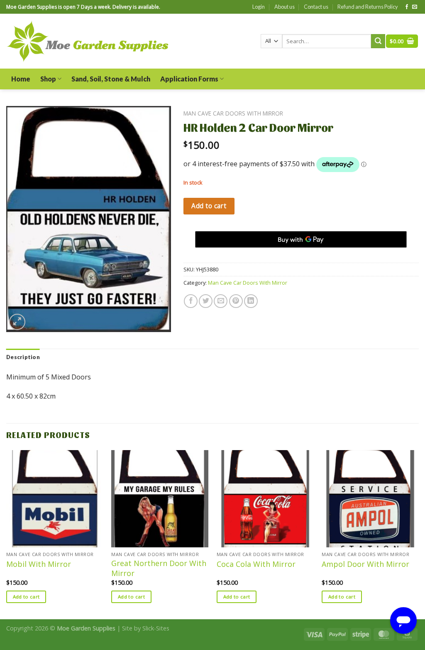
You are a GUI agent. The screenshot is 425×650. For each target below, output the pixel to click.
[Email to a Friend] (220, 301)
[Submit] (378, 41)
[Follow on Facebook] (406, 7)
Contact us (316, 6)
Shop (48, 79)
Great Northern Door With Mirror (158, 568)
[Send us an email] (414, 7)
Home (20, 79)
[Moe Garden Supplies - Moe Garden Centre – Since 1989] (87, 41)
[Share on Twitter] (205, 301)
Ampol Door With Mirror (365, 564)
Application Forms (189, 79)
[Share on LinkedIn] (251, 301)
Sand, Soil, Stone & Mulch (110, 79)
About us (284, 6)
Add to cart (208, 205)
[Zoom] (17, 322)
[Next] (418, 533)
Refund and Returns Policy (367, 6)
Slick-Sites (155, 628)
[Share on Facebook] (191, 301)
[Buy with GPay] (301, 239)
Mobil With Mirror (38, 564)
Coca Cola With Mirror (256, 564)
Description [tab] (23, 357)
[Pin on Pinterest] (236, 301)
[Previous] (6, 533)
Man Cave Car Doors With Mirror (233, 113)
